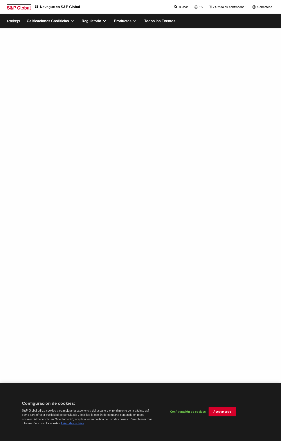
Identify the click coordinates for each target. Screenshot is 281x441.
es (201, 7)
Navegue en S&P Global (60, 7)
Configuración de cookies (188, 411)
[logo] (19, 7)
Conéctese (264, 7)
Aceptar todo (222, 411)
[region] (140, 412)
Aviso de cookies (72, 423)
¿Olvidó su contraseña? (229, 7)
